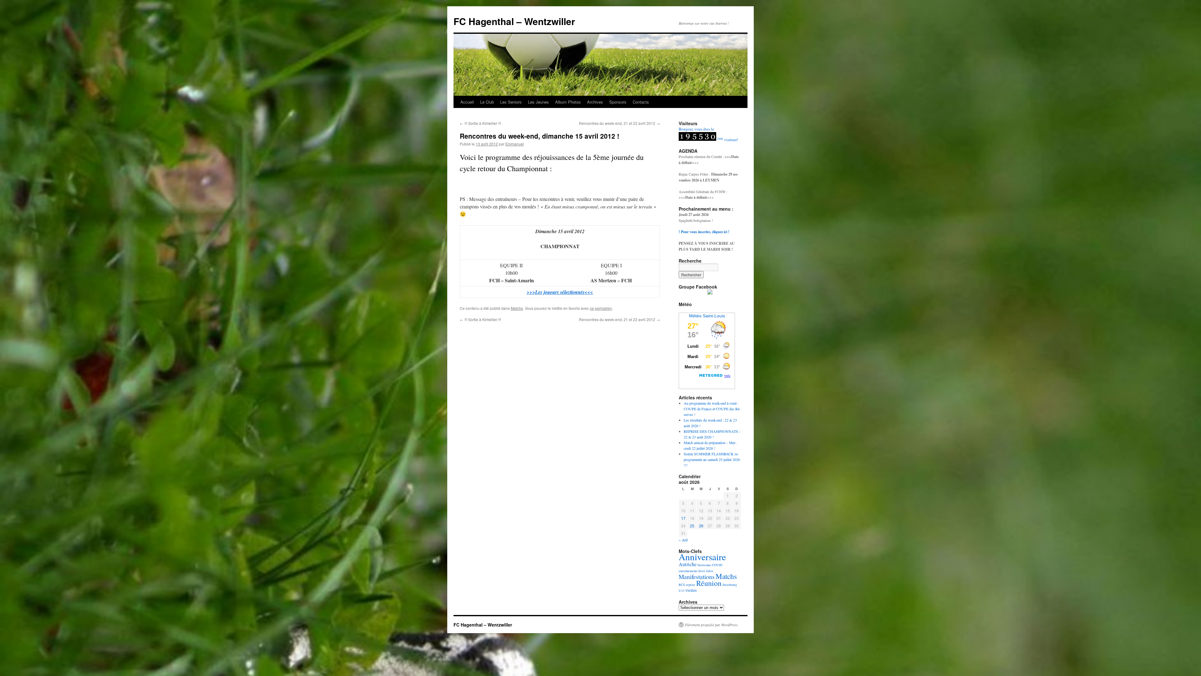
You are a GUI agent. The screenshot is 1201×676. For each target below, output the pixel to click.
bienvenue (704, 565)
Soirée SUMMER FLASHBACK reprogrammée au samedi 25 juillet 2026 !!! (712, 459)
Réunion (709, 583)
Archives (595, 102)
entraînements (688, 571)
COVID (717, 565)
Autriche (688, 564)
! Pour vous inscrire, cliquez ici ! (704, 231)
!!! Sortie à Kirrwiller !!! (480, 123)
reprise (690, 584)
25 (692, 525)
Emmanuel (514, 143)
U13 (681, 590)
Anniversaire (702, 557)
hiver (701, 571)
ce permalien (601, 308)
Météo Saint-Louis (707, 315)
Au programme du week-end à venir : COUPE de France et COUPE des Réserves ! (712, 409)
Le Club (487, 102)
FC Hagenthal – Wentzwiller (514, 21)
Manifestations (697, 577)
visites (691, 590)
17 (683, 518)
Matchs (517, 308)
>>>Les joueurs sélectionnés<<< (560, 292)
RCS (682, 584)
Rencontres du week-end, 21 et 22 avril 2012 (619, 123)
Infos (709, 571)
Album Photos (568, 102)
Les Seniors (511, 102)
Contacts (641, 102)
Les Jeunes (538, 102)
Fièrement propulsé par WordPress (711, 624)
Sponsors (617, 102)
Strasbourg (729, 584)
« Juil (683, 539)
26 (701, 525)
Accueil (467, 102)
